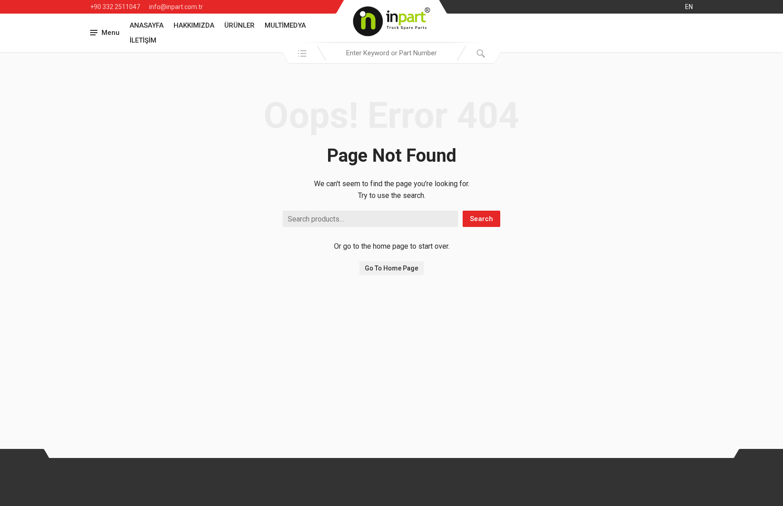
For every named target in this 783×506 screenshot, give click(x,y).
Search (481, 219)
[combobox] (391, 53)
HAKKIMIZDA (194, 25)
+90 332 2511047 (115, 6)
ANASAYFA (147, 25)
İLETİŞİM (143, 40)
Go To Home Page (391, 268)
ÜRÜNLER (239, 25)
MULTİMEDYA (285, 25)
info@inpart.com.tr (176, 6)
